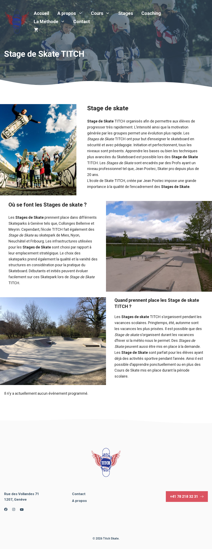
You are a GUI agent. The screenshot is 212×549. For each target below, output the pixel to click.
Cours (97, 13)
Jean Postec (145, 168)
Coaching (151, 13)
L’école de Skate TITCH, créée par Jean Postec (125, 180)
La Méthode (46, 21)
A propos (66, 13)
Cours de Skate (127, 370)
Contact (81, 21)
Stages (125, 13)
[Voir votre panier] (36, 30)
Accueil (41, 13)
